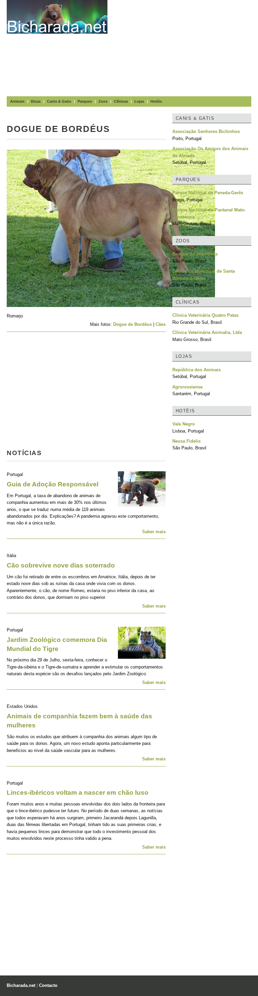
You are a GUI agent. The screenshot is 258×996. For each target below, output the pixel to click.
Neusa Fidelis (186, 441)
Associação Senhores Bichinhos (206, 131)
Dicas (36, 101)
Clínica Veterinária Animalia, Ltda (207, 332)
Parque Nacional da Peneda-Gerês (207, 192)
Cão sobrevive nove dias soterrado (61, 565)
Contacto (48, 985)
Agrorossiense (187, 386)
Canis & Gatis (59, 101)
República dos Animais (196, 369)
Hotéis (156, 101)
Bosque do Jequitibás (195, 253)
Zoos (103, 101)
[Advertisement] (186, 47)
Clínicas (121, 101)
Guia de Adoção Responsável (52, 484)
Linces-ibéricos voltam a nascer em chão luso (77, 792)
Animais (17, 101)
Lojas (139, 101)
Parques (85, 101)
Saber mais (154, 531)
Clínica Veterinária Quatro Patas (205, 315)
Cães (161, 324)
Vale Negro (183, 423)
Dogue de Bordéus (132, 324)
